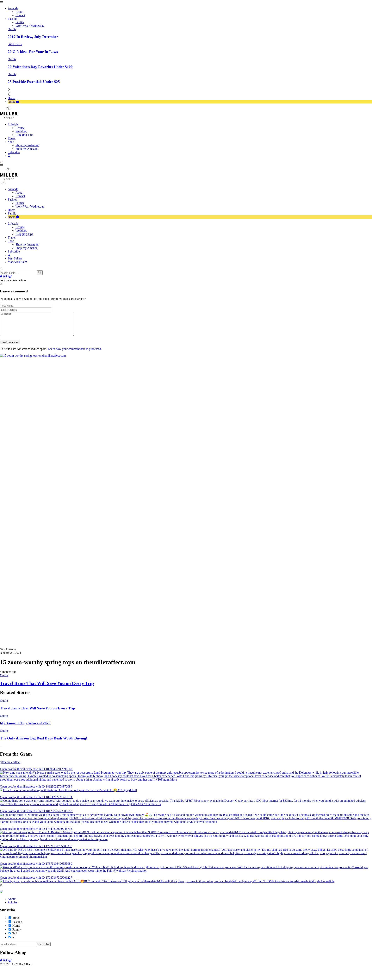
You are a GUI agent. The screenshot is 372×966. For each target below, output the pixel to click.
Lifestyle (13, 223)
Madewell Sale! (17, 262)
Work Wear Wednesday (30, 206)
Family (12, 213)
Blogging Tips (24, 234)
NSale (12, 217)
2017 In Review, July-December (33, 37)
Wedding (21, 230)
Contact (20, 196)
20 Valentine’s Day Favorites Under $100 (40, 67)
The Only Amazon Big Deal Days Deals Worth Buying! (43, 738)
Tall (14, 933)
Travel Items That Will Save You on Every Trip (47, 683)
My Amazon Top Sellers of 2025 (25, 723)
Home (11, 210)
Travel (12, 237)
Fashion (12, 199)
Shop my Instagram (27, 244)
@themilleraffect (10, 762)
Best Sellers (15, 258)
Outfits (12, 29)
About (19, 192)
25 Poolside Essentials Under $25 (34, 82)
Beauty (20, 227)
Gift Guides (15, 44)
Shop (11, 241)
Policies (12, 902)
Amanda (13, 189)
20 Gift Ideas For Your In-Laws (33, 52)
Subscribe (14, 251)
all (13, 937)
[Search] (40, 272)
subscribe (43, 944)
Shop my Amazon (27, 248)
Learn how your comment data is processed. (75, 349)
